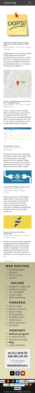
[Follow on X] (12, 373)
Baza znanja (15, 311)
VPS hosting (15, 275)
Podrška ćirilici (17, 317)
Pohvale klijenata (18, 339)
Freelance (16, 191)
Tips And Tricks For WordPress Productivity (14, 233)
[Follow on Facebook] (17, 373)
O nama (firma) (17, 336)
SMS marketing (17, 297)
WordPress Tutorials (10, 237)
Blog (11, 342)
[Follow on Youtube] (23, 373)
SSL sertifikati (16, 291)
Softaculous (15, 319)
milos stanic (9, 148)
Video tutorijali (17, 322)
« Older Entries (9, 261)
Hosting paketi (17, 269)
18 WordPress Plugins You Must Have (17, 187)
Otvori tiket (15, 306)
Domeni (13, 272)
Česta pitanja (16, 314)
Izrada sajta (15, 294)
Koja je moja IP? (17, 308)
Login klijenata (17, 345)
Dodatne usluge (17, 289)
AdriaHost (13, 392)
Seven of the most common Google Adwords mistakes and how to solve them (16, 44)
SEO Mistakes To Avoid (11, 146)
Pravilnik (13, 325)
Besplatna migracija (19, 286)
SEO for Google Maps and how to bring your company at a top (17, 102)
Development (8, 150)
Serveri (13, 277)
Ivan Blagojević (10, 47)
